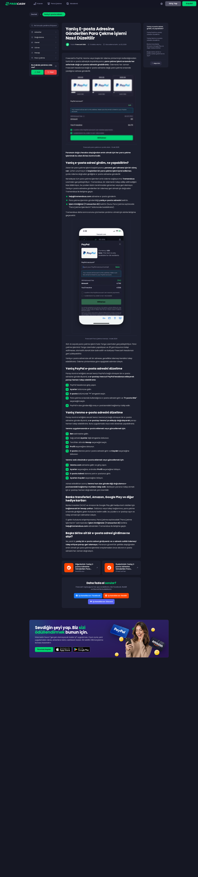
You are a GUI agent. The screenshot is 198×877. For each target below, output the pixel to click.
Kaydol (189, 3)
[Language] (161, 3)
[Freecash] (15, 3)
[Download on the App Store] (63, 649)
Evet (38, 72)
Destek (34, 14)
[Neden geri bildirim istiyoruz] (56, 66)
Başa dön (157, 63)
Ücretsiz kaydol (44, 649)
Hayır (52, 72)
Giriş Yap (173, 3)
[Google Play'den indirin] (81, 649)
